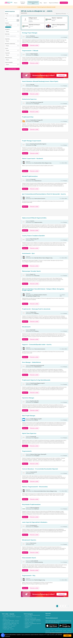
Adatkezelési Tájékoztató (47, 631)
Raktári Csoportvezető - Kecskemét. (32, 158)
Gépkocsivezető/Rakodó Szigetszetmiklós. (34, 218)
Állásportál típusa (8, 57)
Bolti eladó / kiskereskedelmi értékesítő (32, 619)
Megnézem (25, 45)
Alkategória (7, 29)
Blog (41, 2)
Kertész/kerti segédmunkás (11, 620)
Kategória (7, 22)
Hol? (6, 18)
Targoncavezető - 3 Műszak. (30, 50)
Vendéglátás (27, 626)
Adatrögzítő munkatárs (10, 624)
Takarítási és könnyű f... (34, 24)
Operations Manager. (28, 398)
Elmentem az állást (34, 45)
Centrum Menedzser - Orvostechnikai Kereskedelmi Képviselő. (40, 469)
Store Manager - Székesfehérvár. (31, 362)
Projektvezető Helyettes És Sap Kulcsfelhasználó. (36, 380)
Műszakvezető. (26, 326)
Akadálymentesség (58, 630)
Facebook (69, 630)
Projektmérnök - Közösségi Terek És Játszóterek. (36, 309)
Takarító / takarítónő (57, 18)
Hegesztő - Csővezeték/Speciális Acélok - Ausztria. (37, 344)
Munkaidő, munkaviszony (10, 43)
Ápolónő (6, 619)
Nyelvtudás (7, 33)
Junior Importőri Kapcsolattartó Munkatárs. (35, 522)
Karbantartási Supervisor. (29, 99)
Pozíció (6, 48)
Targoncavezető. (27, 451)
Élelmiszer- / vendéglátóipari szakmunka (33, 623)
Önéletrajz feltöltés (22, 2)
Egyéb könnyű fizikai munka (30, 618)
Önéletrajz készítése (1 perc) (33, 2)
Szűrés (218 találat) (12, 69)
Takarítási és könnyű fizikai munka (11, 623)
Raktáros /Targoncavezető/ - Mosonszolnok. (35, 486)
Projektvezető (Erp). (28, 117)
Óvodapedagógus (11, 622)
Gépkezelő (7, 627)
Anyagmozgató (8, 628)
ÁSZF (52, 630)
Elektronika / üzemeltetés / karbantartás (33, 620)
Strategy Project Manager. (30, 33)
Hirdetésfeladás (64, 2)
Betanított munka (28, 616)
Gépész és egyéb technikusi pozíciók (32, 615)
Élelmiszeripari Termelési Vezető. (31, 271)
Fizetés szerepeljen (9, 62)
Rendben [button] (67, 635)
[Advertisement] (13, 78)
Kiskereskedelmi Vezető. (29, 557)
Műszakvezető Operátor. (29, 540)
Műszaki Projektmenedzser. (30, 176)
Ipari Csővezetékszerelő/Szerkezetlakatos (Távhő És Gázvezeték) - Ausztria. (44, 194)
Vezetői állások (24, 13)
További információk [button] (6, 636)
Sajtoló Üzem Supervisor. (29, 433)
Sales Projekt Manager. (28, 415)
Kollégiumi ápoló (33, 18)
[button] (2, 635)
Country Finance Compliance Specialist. (33, 235)
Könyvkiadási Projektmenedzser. (31, 504)
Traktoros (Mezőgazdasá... (59, 24)
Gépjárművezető (28, 624)
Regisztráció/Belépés (53, 2)
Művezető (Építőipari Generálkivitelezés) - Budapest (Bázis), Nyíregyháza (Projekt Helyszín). (43, 289)
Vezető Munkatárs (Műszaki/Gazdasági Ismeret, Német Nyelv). (40, 81)
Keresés (6, 13)
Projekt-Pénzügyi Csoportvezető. (31, 140)
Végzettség (7, 38)
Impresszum (47, 615)
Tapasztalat (7, 52)
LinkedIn (64, 630)
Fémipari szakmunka (29, 622)
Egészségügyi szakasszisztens (12, 617)
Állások (15, 2)
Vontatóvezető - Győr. (28, 253)
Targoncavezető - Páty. (28, 575)
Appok (45, 2)
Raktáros (27, 627)
